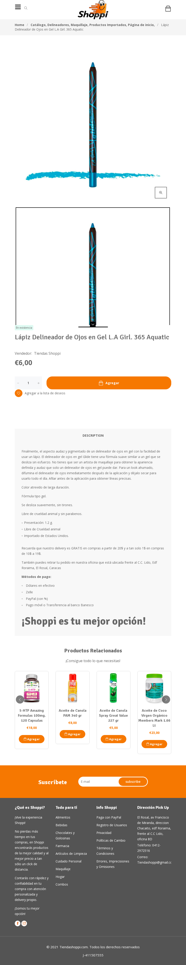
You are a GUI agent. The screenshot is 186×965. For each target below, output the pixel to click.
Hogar (60, 876)
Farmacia (62, 846)
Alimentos (63, 817)
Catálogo (38, 25)
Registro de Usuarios (111, 825)
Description (93, 435)
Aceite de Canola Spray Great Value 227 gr (113, 715)
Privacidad (103, 833)
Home (19, 25)
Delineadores (58, 25)
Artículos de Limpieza (71, 853)
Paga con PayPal (108, 817)
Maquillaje (79, 25)
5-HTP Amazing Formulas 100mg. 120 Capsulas (32, 715)
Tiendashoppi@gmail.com (156, 862)
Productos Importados (108, 25)
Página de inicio (141, 25)
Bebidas (61, 825)
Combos (62, 884)
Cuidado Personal (68, 861)
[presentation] (20, 699)
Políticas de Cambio (110, 840)
